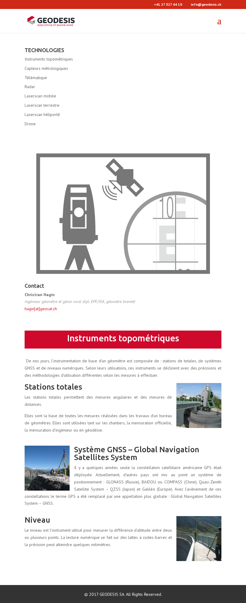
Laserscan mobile (40, 96)
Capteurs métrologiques (46, 68)
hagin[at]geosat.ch (41, 308)
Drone (30, 123)
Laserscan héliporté (42, 114)
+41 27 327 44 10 (168, 4)
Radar (30, 86)
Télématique (36, 77)
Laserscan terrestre (42, 105)
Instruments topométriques (49, 59)
